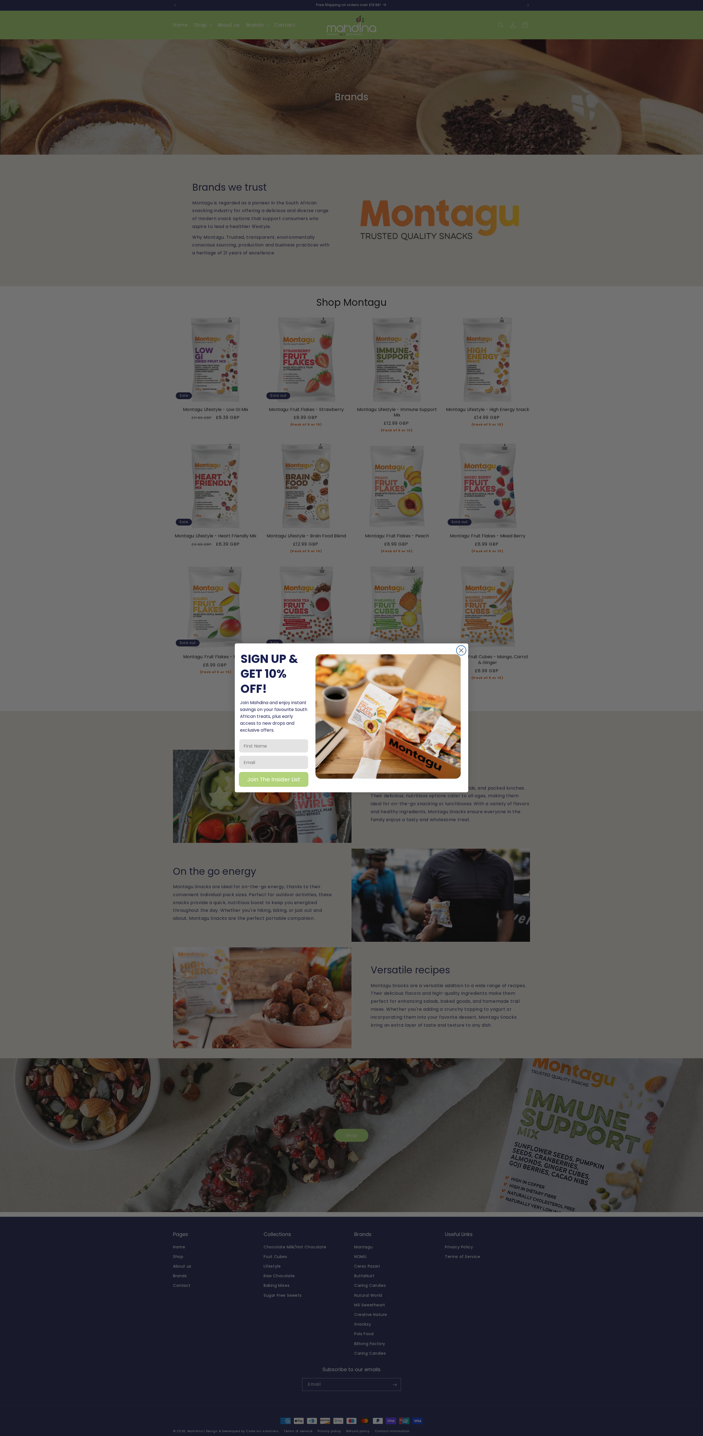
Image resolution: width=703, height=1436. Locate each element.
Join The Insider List (273, 780)
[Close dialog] (461, 650)
